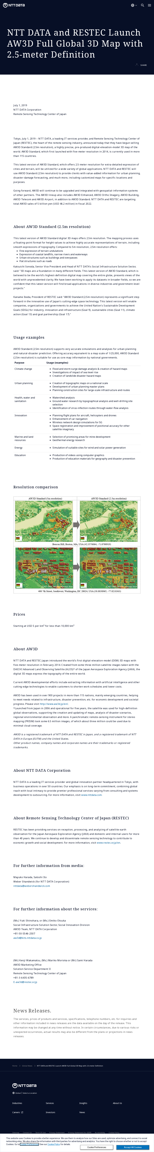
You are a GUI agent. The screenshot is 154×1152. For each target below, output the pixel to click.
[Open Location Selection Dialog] (134, 5)
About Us (117, 1103)
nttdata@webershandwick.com (31, 886)
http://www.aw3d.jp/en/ (54, 704)
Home (14, 1066)
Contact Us (27, 1132)
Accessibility (100, 1132)
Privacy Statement (57, 1132)
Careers (16, 1112)
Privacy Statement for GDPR (79, 1132)
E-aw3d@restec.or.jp (25, 982)
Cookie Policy (114, 1132)
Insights (83, 1103)
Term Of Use (40, 1132)
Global (26, 1093)
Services (50, 1103)
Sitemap (15, 1132)
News (82, 1112)
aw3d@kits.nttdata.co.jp (27, 938)
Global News (27, 1066)
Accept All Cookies (133, 1147)
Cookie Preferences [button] (29, 1144)
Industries (17, 1103)
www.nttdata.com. (91, 795)
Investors (50, 1112)
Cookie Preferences (96, 1147)
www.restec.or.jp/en (108, 842)
